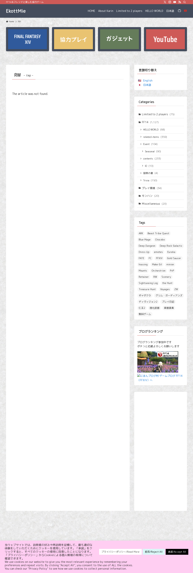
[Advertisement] (160, 451)
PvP (172, 270)
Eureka (171, 252)
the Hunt (167, 283)
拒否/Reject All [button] (153, 551)
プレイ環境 (152, 188)
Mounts (143, 270)
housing (143, 264)
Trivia (150, 180)
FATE (141, 258)
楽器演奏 (169, 308)
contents (152, 158)
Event (150, 144)
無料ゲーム (145, 314)
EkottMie (16, 11)
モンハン (150, 196)
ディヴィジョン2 (148, 301)
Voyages (165, 289)
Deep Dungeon (147, 245)
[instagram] (169, 2)
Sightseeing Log (148, 283)
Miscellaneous (154, 203)
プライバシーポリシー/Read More (120, 551)
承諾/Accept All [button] (177, 551)
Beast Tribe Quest (158, 233)
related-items (155, 137)
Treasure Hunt (147, 289)
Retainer (144, 276)
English (147, 80)
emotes (158, 252)
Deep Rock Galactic (171, 245)
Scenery (166, 276)
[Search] (184, 2)
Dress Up (144, 252)
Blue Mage (145, 239)
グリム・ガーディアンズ (168, 295)
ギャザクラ (145, 295)
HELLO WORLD (154, 129)
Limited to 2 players (158, 114)
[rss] (179, 2)
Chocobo (160, 239)
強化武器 (154, 308)
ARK (141, 233)
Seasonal (153, 151)
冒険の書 (150, 173)
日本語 (147, 85)
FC (150, 258)
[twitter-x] (164, 2)
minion (170, 264)
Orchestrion (158, 270)
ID (149, 166)
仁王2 (142, 308)
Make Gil (157, 264)
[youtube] (174, 2)
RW (155, 276)
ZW (176, 289)
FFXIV (159, 258)
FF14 (150, 122)
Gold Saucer (174, 258)
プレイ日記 (168, 301)
